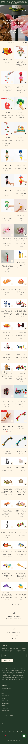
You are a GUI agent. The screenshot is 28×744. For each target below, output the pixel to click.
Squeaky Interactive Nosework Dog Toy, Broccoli (21, 115)
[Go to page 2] (21, 604)
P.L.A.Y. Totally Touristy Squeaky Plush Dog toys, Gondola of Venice (21, 312)
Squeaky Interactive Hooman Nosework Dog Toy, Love (21, 88)
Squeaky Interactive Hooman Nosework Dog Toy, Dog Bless (21, 166)
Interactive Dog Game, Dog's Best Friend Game (7, 59)
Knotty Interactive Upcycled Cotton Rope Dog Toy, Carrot (7, 267)
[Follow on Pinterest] (14, 731)
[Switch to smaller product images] (26, 42)
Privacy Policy (4, 708)
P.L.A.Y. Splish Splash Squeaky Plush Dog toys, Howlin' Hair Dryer (7, 595)
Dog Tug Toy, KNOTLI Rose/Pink (21, 425)
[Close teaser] (6, 369)
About (2, 693)
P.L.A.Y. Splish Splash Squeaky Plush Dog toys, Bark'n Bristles (21, 574)
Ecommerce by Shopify (14, 740)
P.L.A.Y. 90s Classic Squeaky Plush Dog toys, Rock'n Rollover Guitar (7, 554)
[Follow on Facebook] (2, 731)
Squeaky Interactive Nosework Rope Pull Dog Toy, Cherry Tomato (7, 140)
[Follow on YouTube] (18, 731)
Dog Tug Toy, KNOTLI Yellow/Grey (7, 450)
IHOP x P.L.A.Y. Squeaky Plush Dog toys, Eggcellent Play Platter (7, 334)
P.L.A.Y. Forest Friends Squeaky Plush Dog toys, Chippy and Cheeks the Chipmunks (7, 491)
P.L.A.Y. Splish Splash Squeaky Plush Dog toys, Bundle (7, 574)
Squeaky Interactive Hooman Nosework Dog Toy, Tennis (7, 216)
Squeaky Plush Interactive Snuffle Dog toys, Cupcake (21, 216)
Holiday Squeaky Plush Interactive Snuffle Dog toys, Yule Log (7, 402)
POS (20, 739)
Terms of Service (5, 710)
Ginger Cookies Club (6, 688)
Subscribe (7, 660)
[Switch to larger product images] (23, 42)
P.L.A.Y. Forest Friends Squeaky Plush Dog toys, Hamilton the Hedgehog (20, 491)
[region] (14, 616)
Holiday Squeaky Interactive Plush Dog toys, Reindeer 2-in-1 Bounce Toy (7, 427)
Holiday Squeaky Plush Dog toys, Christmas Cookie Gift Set (21, 402)
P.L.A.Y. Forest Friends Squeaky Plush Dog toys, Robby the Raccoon (7, 470)
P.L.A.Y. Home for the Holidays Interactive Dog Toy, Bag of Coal (7, 376)
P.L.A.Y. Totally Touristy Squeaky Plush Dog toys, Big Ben (21, 263)
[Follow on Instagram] (6, 731)
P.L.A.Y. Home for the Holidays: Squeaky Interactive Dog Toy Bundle (21, 376)
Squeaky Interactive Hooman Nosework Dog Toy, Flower (7, 166)
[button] (3, 372)
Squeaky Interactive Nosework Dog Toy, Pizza (21, 63)
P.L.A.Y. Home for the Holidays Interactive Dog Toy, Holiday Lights (21, 355)
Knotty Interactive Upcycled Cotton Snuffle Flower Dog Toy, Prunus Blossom (20, 242)
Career (3, 705)
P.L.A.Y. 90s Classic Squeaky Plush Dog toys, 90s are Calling (7, 533)
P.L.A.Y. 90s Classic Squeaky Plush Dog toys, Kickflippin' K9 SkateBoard (21, 533)
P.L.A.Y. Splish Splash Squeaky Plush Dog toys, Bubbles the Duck (21, 595)
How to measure (5, 703)
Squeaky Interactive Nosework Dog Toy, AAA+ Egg (21, 140)
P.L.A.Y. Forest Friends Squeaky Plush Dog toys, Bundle (20, 512)
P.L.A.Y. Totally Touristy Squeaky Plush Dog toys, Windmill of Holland (7, 313)
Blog (2, 690)
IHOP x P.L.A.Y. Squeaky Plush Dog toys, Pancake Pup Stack (7, 290)
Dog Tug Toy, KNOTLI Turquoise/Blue (21, 450)
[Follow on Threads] (10, 731)
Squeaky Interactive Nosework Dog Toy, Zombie (7, 191)
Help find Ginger (5, 695)
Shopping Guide (5, 700)
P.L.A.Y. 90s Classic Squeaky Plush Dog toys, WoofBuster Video (21, 554)
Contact (3, 698)
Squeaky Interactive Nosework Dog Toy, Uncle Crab (7, 115)
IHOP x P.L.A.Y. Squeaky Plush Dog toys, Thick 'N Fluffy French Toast (21, 291)
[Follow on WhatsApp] (21, 731)
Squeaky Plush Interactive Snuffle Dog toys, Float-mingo (7, 241)
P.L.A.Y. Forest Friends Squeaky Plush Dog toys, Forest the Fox (7, 512)
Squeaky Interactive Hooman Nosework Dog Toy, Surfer (21, 191)
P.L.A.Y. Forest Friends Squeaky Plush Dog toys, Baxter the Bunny (21, 470)
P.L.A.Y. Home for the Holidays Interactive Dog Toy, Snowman (7, 355)
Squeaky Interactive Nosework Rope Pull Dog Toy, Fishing (7, 89)
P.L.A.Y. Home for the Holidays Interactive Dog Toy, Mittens (21, 334)
